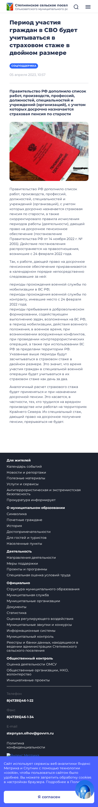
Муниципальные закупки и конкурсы (39, 625)
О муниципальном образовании (36, 508)
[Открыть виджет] (84, 789)
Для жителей (19, 460)
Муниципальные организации (33, 601)
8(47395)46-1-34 (20, 717)
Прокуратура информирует (31, 500)
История (14, 526)
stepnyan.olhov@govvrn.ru (30, 733)
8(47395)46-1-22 (20, 701)
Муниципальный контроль (30, 636)
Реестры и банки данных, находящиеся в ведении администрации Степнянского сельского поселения (42, 646)
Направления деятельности (31, 557)
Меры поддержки (22, 563)
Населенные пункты (24, 543)
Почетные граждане (24, 520)
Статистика (16, 613)
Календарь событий (24, 466)
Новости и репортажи (26, 472)
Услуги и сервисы (23, 484)
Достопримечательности (29, 532)
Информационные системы (31, 630)
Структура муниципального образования (43, 589)
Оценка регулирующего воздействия (40, 619)
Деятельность (19, 551)
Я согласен (49, 797)
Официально (18, 583)
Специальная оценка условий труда (38, 575)
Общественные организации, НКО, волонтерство (38, 672)
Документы (16, 607)
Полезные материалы (26, 478)
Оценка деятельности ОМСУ (32, 664)
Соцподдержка (23, 65)
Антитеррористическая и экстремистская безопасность (44, 492)
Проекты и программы (27, 569)
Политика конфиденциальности (26, 745)
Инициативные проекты (28, 680)
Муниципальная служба (28, 595)
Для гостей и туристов (27, 537)
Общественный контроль (30, 658)
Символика (17, 514)
